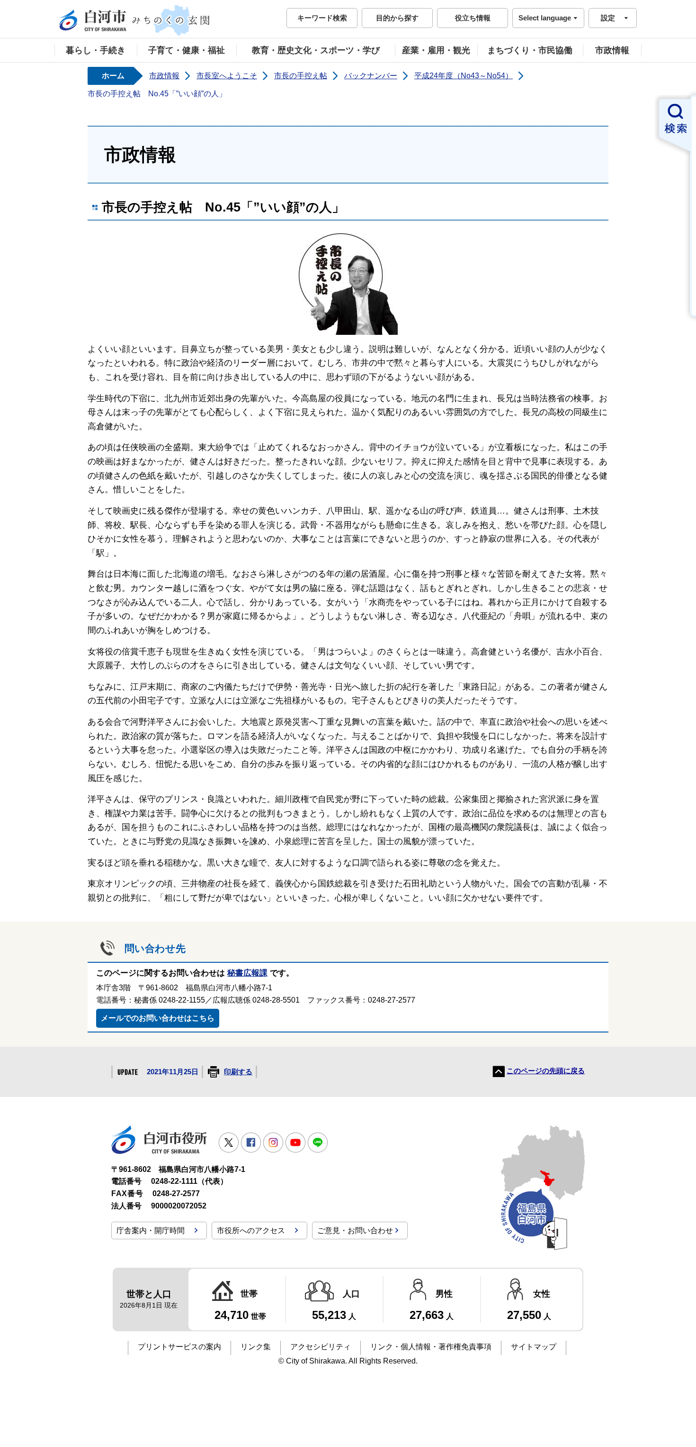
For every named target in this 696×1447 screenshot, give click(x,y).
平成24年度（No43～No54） (463, 76)
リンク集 (256, 1347)
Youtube (295, 1142)
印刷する (238, 1072)
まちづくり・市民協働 (529, 50)
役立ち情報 (473, 18)
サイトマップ (533, 1347)
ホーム (113, 76)
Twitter (229, 1142)
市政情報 (612, 50)
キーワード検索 (322, 18)
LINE (318, 1142)
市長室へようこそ (226, 76)
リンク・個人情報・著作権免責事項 (430, 1347)
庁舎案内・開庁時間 (150, 1230)
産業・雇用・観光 (436, 50)
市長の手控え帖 (300, 76)
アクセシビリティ (320, 1347)
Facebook (251, 1142)
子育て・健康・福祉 (186, 50)
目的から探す (397, 18)
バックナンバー (370, 76)
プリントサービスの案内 (179, 1347)
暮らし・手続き (95, 50)
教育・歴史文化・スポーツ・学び (316, 50)
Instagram (273, 1142)
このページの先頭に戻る (546, 1071)
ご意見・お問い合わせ (355, 1230)
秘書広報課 (247, 972)
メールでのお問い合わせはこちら (157, 1018)
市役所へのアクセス (251, 1230)
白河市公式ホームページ (135, 20)
